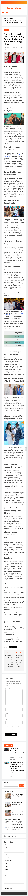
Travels (6, 885)
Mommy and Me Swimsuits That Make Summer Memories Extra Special (18, 812)
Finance (6, 863)
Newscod (7, 47)
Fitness (6, 866)
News (6, 876)
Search (6, 782)
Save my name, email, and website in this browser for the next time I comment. (13, 728)
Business (7, 848)
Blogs (6, 845)
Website (7, 720)
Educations (7, 857)
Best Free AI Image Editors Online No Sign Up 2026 (18, 795)
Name (7, 707)
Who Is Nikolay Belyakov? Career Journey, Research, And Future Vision (17, 752)
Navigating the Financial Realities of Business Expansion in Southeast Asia (17, 805)
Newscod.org (14, 8)
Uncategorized (8, 888)
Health (6, 872)
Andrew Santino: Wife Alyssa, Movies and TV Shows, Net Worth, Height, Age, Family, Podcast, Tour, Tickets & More (17, 767)
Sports (6, 879)
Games (6, 869)
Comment (8, 688)
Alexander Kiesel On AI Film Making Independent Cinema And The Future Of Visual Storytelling (18, 822)
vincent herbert (13, 647)
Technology (7, 882)
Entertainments (8, 860)
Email (7, 713)
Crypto (6, 854)
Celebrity (6, 30)
